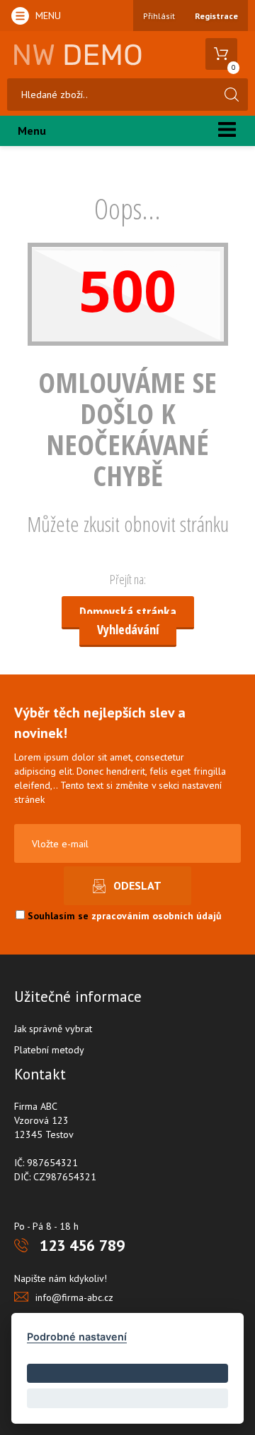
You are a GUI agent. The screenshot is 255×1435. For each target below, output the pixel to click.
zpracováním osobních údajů (156, 915)
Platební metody (49, 1049)
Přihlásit (159, 16)
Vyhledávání (128, 629)
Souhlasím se (123, 915)
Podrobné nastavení (77, 1337)
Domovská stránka (127, 611)
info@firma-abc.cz (74, 1297)
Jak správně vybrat (53, 1028)
